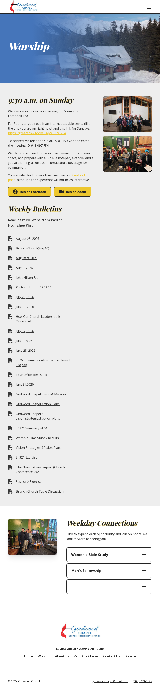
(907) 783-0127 (142, 681)
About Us (62, 656)
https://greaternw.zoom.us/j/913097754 (37, 133)
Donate (130, 656)
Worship (44, 656)
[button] (148, 7)
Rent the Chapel (86, 656)
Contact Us (111, 656)
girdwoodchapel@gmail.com (110, 681)
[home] (23, 6)
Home (28, 656)
